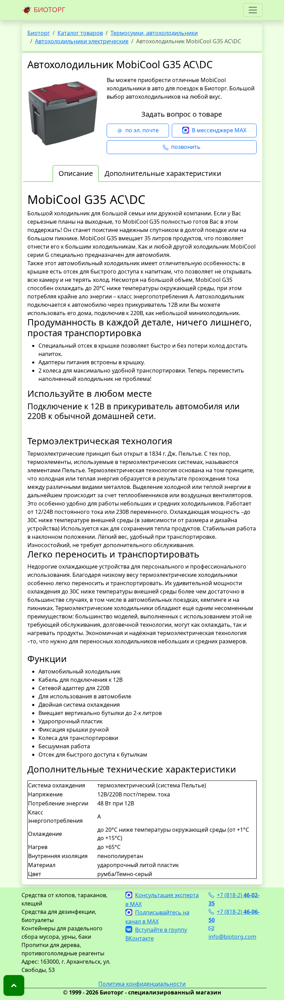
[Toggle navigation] (253, 10)
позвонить (186, 147)
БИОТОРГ (48, 9)
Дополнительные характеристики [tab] (163, 173)
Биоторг (38, 33)
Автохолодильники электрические (81, 41)
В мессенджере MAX (219, 130)
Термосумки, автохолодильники (154, 33)
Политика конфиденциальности (142, 984)
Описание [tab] (76, 173)
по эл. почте (142, 130)
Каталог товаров (80, 33)
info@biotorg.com (232, 936)
